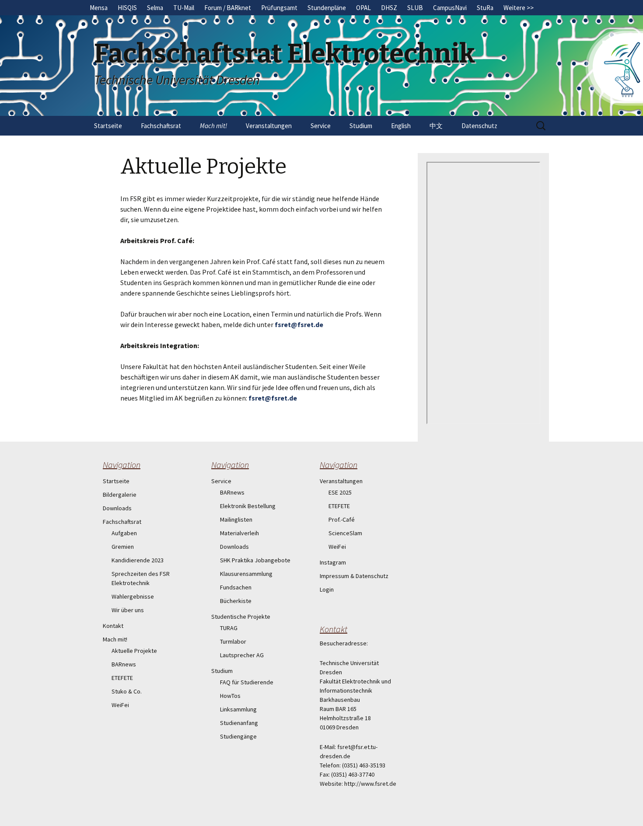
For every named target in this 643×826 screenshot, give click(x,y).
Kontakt (113, 626)
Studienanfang (239, 723)
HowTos (230, 696)
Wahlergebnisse (133, 596)
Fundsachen (236, 587)
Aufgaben (124, 533)
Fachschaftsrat (161, 126)
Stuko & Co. (127, 691)
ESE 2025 (340, 492)
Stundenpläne (327, 7)
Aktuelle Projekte (134, 651)
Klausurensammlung (246, 574)
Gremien (123, 547)
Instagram (333, 562)
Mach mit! (213, 126)
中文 (436, 126)
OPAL (363, 7)
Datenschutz (479, 126)
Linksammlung (238, 709)
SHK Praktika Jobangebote (255, 560)
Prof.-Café (341, 519)
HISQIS (127, 7)
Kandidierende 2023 (138, 560)
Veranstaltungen (269, 126)
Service (321, 126)
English (401, 126)
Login (327, 589)
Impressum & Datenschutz (354, 576)
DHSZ (389, 7)
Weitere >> (518, 7)
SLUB (415, 7)
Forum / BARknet (227, 7)
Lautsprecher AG (242, 655)
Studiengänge (238, 736)
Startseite (108, 126)
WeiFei (120, 705)
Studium (360, 126)
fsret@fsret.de (299, 324)
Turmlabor (233, 641)
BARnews (124, 664)
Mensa (99, 7)
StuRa (485, 7)
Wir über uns (128, 610)
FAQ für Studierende (246, 682)
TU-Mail (183, 7)
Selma (155, 7)
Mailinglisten (236, 519)
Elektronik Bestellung (248, 506)
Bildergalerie (119, 494)
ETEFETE (122, 678)
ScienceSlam (345, 533)
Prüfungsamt (279, 7)
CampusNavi (450, 7)
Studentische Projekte (240, 616)
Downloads (117, 508)
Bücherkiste (236, 601)
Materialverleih (239, 533)
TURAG (229, 628)
